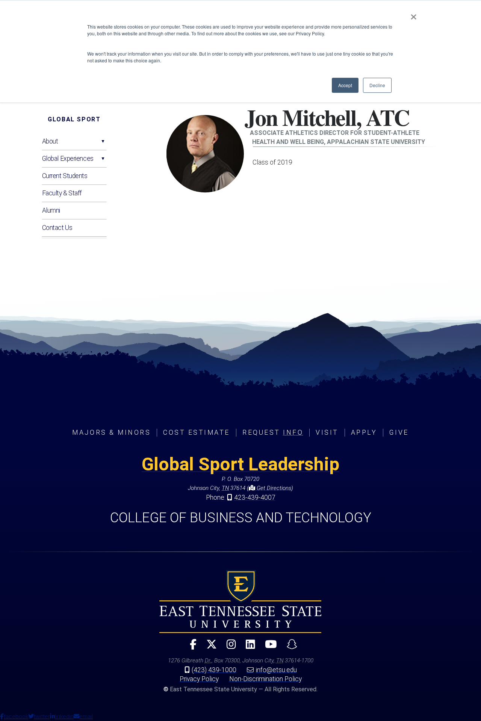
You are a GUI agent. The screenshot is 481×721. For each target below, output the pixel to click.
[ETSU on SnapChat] (289, 647)
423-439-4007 (254, 497)
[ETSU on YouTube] (268, 647)
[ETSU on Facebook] (190, 647)
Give (398, 432)
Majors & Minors (111, 432)
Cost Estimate (196, 432)
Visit (327, 432)
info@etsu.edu (276, 670)
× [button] (413, 14)
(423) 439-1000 (214, 670)
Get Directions (273, 488)
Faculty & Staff (62, 193)
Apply (364, 432)
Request (272, 432)
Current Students (65, 176)
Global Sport (74, 119)
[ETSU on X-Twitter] (208, 647)
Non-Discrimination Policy (265, 679)
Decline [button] (377, 85)
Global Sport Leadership (240, 464)
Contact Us (57, 227)
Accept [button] (345, 85)
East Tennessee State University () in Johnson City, (240, 601)
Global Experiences (68, 158)
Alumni (51, 210)
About (50, 141)
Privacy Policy (199, 679)
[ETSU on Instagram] (228, 647)
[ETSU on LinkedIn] (247, 647)
